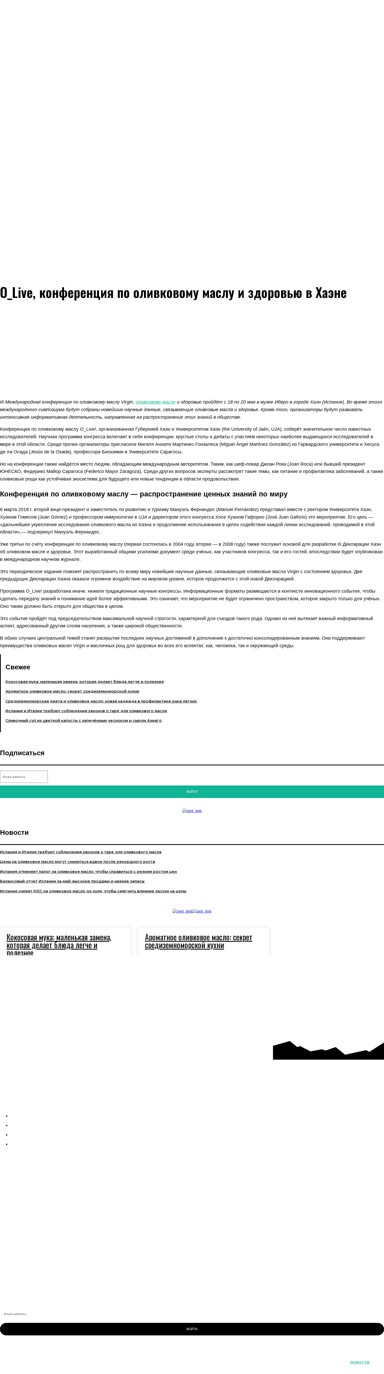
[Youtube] (348, 1011)
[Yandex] (370, 988)
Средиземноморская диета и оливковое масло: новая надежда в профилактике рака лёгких (101, 701)
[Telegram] (370, 966)
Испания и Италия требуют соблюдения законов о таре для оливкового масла (86, 711)
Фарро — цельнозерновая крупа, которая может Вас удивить (56, 1242)
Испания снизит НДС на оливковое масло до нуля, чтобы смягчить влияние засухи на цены (93, 891)
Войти (192, 792)
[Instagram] (348, 966)
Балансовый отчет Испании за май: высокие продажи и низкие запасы (72, 881)
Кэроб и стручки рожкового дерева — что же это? (45, 1278)
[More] (207, 378)
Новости (360, 1362)
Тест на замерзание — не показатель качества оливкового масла (60, 1251)
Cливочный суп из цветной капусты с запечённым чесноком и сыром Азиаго (83, 720)
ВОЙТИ (192, 1329)
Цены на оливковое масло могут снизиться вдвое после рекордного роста (77, 861)
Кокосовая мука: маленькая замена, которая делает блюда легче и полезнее (84, 681)
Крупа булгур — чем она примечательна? (38, 1269)
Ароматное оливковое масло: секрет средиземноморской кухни (72, 691)
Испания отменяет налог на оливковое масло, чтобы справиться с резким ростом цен (88, 871)
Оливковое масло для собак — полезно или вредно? (49, 1260)
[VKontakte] (348, 988)
